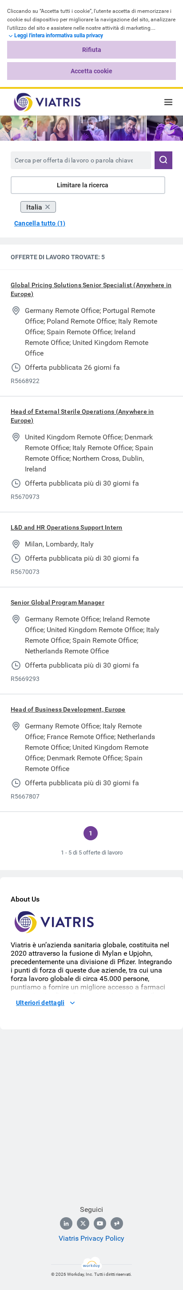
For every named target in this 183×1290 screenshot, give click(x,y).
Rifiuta (91, 49)
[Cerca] (163, 160)
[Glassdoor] (117, 1223)
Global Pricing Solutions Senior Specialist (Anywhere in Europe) (91, 289)
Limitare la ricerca (82, 185)
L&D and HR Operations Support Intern (67, 527)
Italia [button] (34, 207)
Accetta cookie (91, 71)
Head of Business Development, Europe (68, 709)
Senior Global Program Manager (57, 602)
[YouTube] (100, 1223)
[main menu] (168, 102)
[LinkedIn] (66, 1223)
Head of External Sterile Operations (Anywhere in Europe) (82, 416)
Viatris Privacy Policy (91, 1238)
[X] (83, 1223)
